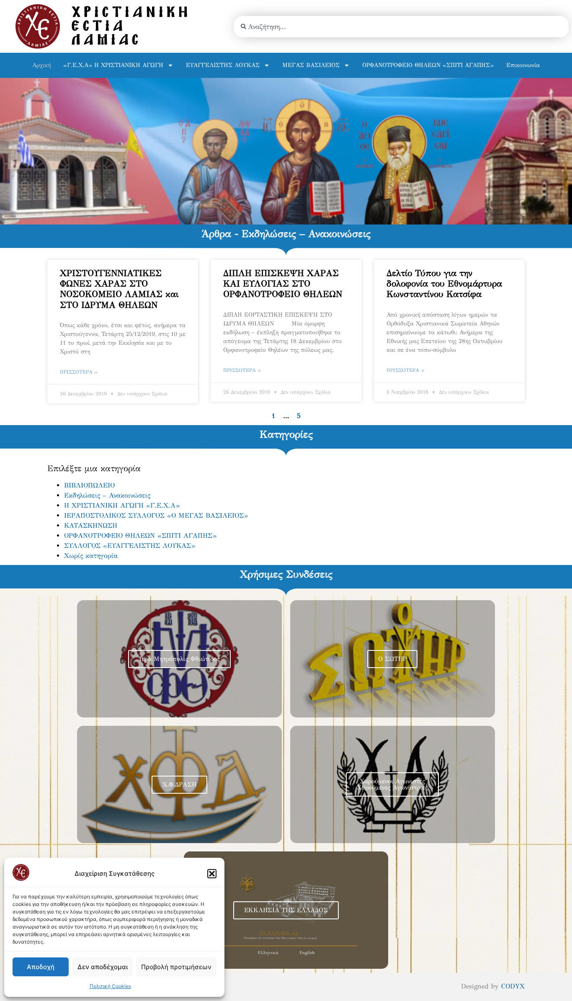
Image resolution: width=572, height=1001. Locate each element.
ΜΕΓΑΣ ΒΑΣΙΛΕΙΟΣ (311, 65)
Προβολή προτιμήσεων (176, 967)
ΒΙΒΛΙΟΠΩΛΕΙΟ (89, 485)
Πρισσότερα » (79, 372)
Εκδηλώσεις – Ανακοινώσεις (107, 495)
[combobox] (401, 26)
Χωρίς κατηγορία (91, 556)
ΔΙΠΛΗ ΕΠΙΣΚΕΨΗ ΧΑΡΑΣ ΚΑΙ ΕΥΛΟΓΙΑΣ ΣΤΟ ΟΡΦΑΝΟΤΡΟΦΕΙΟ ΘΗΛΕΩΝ (282, 283)
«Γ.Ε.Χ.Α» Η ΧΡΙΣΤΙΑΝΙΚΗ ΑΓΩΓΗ (113, 65)
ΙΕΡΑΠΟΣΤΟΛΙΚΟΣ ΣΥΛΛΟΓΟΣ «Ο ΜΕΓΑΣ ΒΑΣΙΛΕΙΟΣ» (156, 515)
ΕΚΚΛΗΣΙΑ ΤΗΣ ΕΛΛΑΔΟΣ (286, 910)
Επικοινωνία (523, 65)
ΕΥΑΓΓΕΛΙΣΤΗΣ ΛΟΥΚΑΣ (223, 65)
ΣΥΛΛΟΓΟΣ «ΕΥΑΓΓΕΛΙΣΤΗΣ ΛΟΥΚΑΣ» (129, 546)
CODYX (513, 986)
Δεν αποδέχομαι (102, 967)
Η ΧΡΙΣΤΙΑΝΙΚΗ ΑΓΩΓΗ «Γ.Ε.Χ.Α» (122, 505)
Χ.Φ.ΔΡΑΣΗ (179, 784)
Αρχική (41, 65)
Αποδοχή (40, 967)
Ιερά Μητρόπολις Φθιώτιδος (179, 659)
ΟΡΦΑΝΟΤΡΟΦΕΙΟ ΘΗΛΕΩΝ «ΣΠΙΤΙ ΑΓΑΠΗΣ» (428, 65)
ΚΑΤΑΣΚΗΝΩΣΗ (90, 525)
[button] (212, 873)
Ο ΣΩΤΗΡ (392, 659)
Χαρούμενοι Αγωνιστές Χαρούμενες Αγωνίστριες (392, 784)
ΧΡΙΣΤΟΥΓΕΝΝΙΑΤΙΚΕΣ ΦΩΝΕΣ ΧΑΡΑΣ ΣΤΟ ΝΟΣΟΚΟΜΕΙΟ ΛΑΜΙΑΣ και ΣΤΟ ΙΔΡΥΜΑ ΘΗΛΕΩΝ (119, 289)
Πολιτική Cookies (110, 986)
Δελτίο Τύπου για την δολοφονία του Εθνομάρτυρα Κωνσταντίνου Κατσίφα (444, 283)
